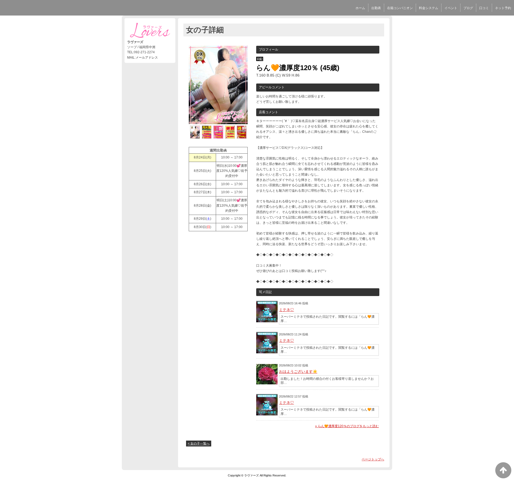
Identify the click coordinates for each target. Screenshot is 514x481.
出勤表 (376, 8)
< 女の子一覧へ (199, 443)
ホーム (360, 8)
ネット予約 (503, 8)
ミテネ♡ (286, 310)
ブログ (468, 8)
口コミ (484, 8)
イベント (450, 8)
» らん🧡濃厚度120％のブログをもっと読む (347, 426)
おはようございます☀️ (298, 371)
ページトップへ (373, 459)
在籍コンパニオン (400, 8)
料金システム (428, 8)
